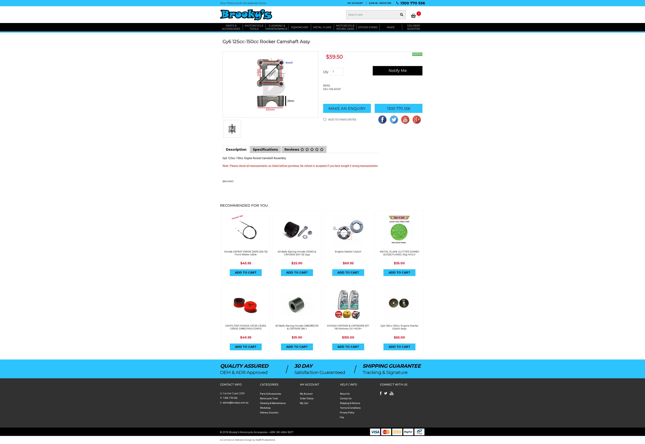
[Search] (402, 14)
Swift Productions (265, 439)
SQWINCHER (299, 27)
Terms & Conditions (350, 408)
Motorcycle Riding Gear (345, 27)
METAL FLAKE (322, 27)
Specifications (265, 149)
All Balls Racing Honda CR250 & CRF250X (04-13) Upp (297, 253)
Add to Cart (245, 272)
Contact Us (346, 398)
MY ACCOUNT (355, 3)
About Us (345, 393)
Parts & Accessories (270, 393)
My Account (306, 393)
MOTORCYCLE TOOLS (254, 27)
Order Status (307, 398)
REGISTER (385, 3)
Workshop (265, 408)
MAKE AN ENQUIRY (347, 108)
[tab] (236, 149)
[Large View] (232, 128)
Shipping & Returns (350, 403)
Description (236, 149)
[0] (413, 15)
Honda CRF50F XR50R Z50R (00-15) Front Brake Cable (245, 253)
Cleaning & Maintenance (273, 403)
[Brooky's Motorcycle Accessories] (246, 15)
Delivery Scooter (413, 27)
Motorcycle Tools (269, 398)
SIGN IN (373, 3)
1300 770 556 (412, 3)
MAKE (391, 27)
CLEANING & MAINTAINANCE (276, 27)
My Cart (304, 403)
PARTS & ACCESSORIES (231, 27)
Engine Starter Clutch (348, 251)
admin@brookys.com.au (235, 402)
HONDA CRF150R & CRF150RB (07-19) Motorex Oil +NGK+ (348, 327)
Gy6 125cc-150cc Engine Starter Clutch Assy (399, 327)
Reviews (292, 149)
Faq (342, 417)
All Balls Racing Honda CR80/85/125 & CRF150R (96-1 (296, 327)
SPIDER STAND (368, 27)
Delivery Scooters (269, 412)
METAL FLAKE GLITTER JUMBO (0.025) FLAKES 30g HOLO (399, 253)
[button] (339, 119)
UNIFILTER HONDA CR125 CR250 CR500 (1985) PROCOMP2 (245, 327)
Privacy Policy (347, 412)
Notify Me (398, 70)
